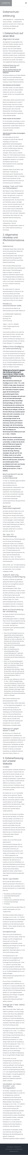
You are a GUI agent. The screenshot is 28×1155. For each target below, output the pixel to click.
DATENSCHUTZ (17, 1147)
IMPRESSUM (10, 1147)
